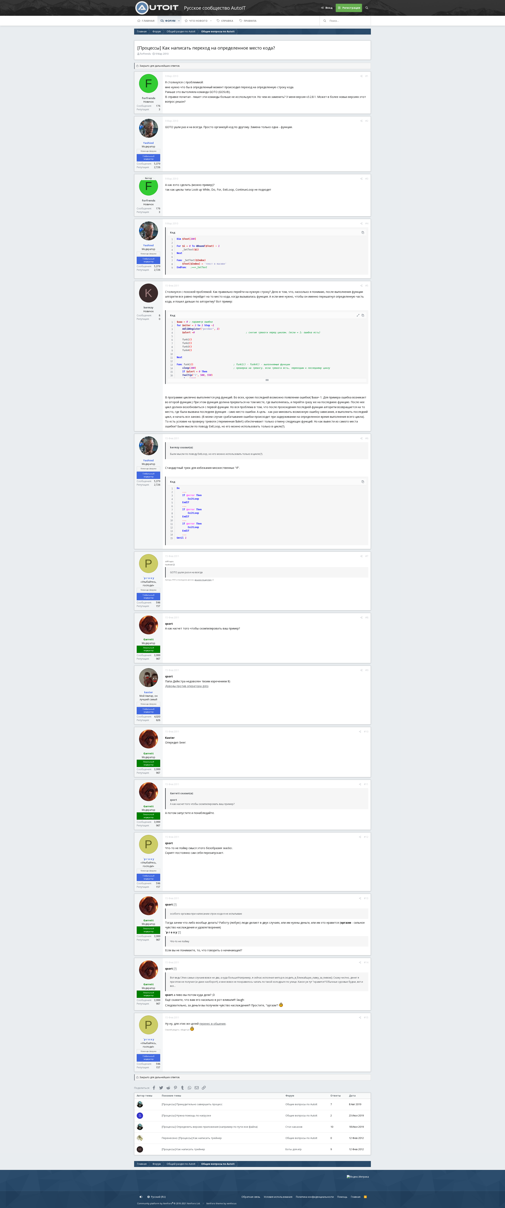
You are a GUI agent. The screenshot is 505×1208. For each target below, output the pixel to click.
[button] (178, 21)
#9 (366, 670)
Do (178, 488)
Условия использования (278, 1197)
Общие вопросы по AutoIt (301, 1104)
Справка (227, 20)
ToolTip (187, 375)
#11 (366, 784)
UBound (200, 246)
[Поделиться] (361, 76)
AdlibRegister (191, 329)
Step (207, 325)
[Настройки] (141, 1197)
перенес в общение (212, 1023)
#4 (366, 223)
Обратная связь (250, 1197)
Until (180, 538)
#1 (366, 76)
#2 (366, 121)
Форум (170, 20)
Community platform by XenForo (168, 1203)
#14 (366, 962)
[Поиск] (367, 8)
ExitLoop (193, 498)
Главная (148, 20)
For (179, 246)
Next (179, 253)
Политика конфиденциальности (315, 1197)
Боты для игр (293, 1149)
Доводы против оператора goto (187, 686)
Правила (250, 20)
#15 (366, 1017)
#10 (366, 731)
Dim (179, 239)
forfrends (145, 53)
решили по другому (203, 580)
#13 (366, 898)
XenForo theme (214, 1203)
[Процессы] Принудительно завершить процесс (192, 1104)
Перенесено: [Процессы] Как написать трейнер (192, 1138)
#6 (366, 438)
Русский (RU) (158, 1197)
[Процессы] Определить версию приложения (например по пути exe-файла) (209, 1126)
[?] (174, 564)
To (193, 246)
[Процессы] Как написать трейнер (183, 1149)
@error (190, 495)
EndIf (185, 502)
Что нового (198, 20)
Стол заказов (293, 1126)
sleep (185, 368)
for (179, 325)
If (183, 371)
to (198, 325)
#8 (366, 617)
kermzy (148, 307)
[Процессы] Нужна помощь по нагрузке (186, 1115)
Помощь (342, 1197)
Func (179, 260)
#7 (366, 556)
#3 (366, 178)
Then (204, 371)
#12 (366, 837)
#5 (366, 285)
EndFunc (181, 267)
